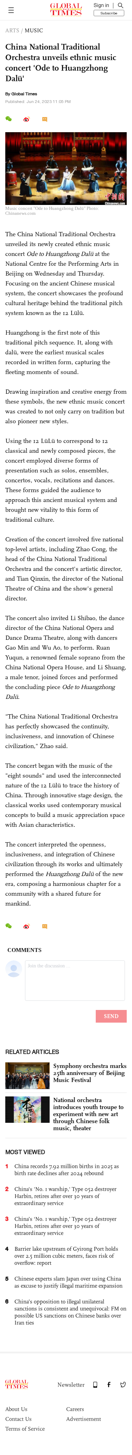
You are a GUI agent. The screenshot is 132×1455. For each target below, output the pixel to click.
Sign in (101, 5)
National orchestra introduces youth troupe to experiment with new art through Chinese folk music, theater (88, 1114)
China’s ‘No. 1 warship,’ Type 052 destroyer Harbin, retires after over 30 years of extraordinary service (65, 1226)
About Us (16, 1409)
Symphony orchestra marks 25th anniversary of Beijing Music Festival (90, 1073)
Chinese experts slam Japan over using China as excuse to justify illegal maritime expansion (68, 1282)
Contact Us (18, 1419)
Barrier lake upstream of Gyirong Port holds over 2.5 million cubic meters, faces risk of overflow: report (66, 1255)
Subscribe (109, 13)
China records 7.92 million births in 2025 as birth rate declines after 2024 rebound (66, 1170)
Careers (75, 1409)
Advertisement (83, 1419)
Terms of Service (25, 1428)
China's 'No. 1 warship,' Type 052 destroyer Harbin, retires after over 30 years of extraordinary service (65, 1196)
